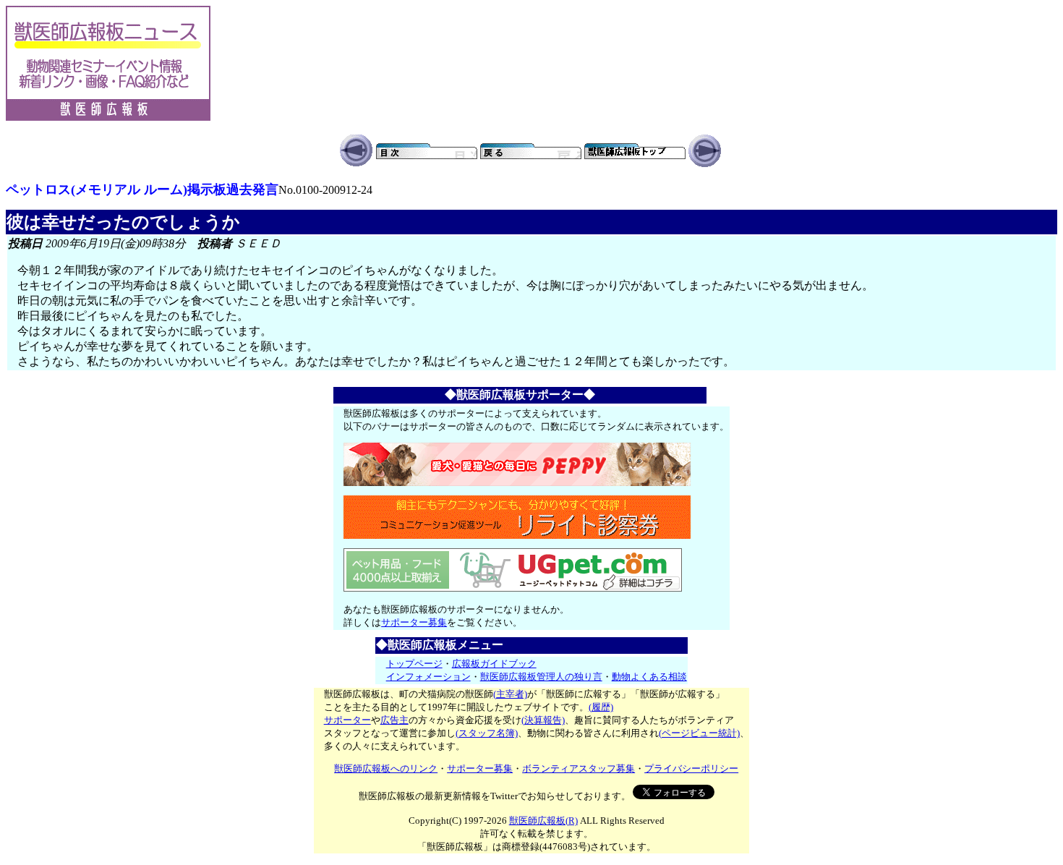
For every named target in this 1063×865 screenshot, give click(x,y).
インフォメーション (428, 676)
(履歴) (601, 707)
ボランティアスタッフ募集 (578, 768)
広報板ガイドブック (494, 663)
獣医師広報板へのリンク (385, 768)
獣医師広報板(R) (543, 820)
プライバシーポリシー (691, 768)
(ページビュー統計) (699, 733)
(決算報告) (543, 720)
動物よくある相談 (649, 676)
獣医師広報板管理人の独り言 (541, 676)
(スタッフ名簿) (487, 733)
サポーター (347, 720)
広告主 (394, 720)
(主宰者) (510, 694)
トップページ (414, 663)
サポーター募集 (414, 622)
